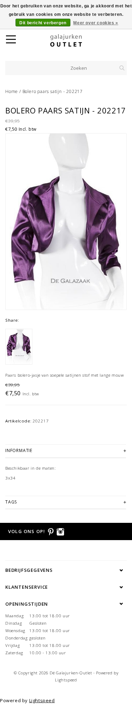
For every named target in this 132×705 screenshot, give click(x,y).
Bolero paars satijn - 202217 (53, 91)
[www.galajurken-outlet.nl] (75, 40)
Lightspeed (66, 679)
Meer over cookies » (95, 22)
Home (11, 91)
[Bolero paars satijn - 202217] (66, 222)
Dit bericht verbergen (43, 22)
